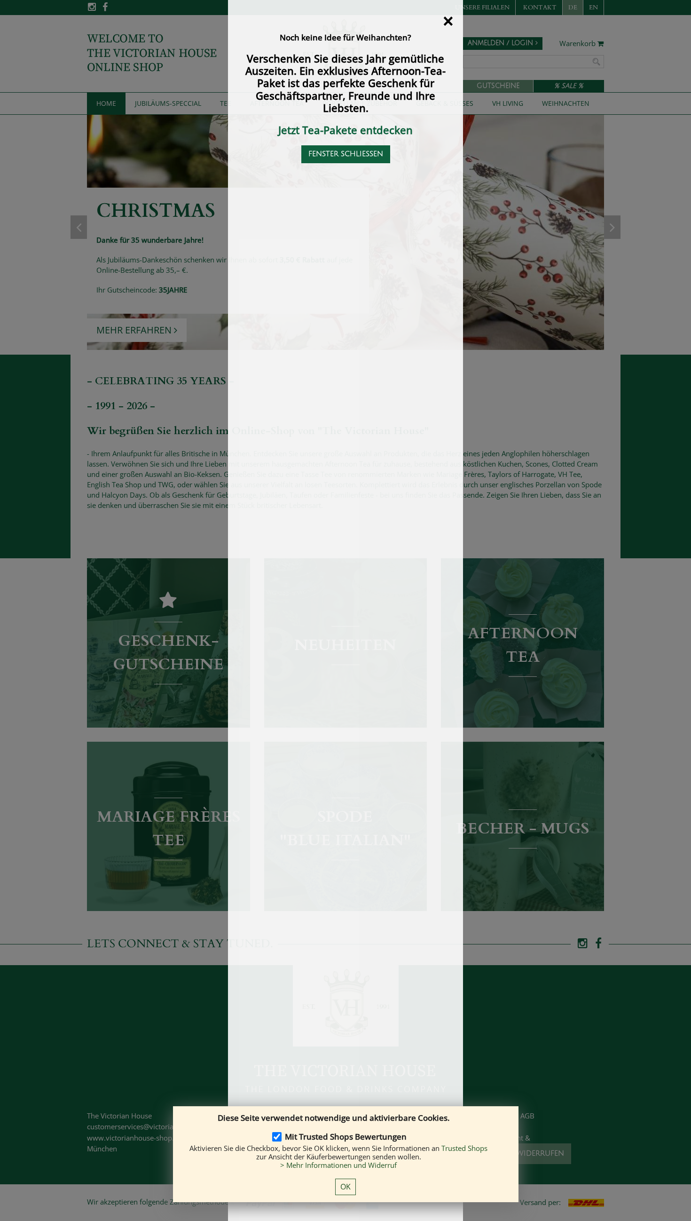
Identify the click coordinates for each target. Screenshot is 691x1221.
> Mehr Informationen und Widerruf (338, 1165)
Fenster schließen (345, 154)
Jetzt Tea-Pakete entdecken (345, 130)
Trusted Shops (464, 1148)
